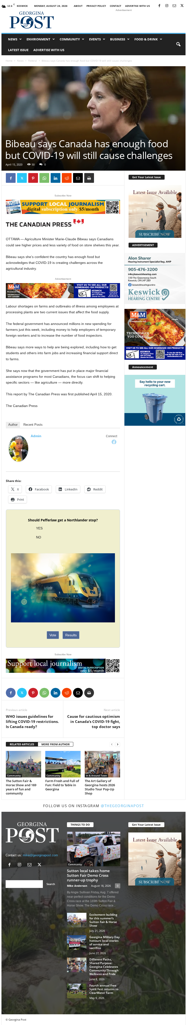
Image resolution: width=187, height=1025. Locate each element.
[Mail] (174, 5)
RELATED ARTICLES (22, 744)
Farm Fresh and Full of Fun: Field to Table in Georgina (62, 785)
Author (13, 424)
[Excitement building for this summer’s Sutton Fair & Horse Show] (76, 920)
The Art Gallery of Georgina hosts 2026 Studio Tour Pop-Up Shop (100, 787)
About (78, 6)
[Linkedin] (55, 178)
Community (70, 39)
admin (36, 436)
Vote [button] (52, 635)
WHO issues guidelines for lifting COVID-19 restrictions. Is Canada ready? (32, 721)
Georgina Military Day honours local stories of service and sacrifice (104, 942)
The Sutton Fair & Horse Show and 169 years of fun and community (21, 787)
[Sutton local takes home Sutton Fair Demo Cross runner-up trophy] (93, 849)
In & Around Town (96, 775)
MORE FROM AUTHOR (55, 744)
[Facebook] (159, 5)
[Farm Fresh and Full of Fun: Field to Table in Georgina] (63, 764)
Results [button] (71, 635)
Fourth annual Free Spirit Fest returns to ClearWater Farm (103, 989)
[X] (182, 5)
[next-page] (117, 744)
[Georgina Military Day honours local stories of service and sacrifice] (76, 942)
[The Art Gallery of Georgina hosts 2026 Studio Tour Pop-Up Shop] (102, 764)
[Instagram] (167, 5)
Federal (32, 60)
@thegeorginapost (122, 805)
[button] (178, 44)
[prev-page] (111, 744)
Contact (115, 6)
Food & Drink (146, 39)
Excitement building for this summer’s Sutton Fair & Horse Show (103, 920)
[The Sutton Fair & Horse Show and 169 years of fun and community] (23, 764)
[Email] (78, 178)
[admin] (18, 448)
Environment (38, 39)
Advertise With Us (137, 6)
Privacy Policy (96, 6)
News (12, 39)
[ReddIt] (67, 178)
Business (117, 39)
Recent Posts (33, 424)
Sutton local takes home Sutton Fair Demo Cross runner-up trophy (88, 875)
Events (95, 39)
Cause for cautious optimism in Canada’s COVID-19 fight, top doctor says (93, 721)
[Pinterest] (33, 178)
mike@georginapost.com (40, 855)
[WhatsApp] (44, 178)
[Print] (89, 178)
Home (9, 60)
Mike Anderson (77, 885)
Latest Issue (18, 50)
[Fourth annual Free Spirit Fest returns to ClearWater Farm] (76, 991)
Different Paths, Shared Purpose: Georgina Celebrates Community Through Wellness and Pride (104, 966)
